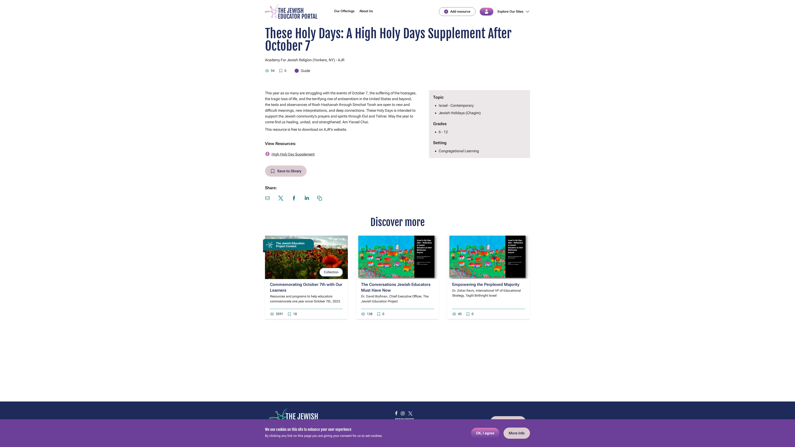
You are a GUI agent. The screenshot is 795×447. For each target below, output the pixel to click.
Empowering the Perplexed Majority (485, 284)
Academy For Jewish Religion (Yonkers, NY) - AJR (304, 60)
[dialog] (397, 433)
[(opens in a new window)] (396, 413)
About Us (366, 11)
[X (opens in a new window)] (280, 198)
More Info (517, 433)
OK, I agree (485, 433)
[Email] (267, 198)
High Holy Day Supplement (293, 154)
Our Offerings (344, 11)
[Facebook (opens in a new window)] (294, 198)
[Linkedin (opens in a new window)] (307, 198)
